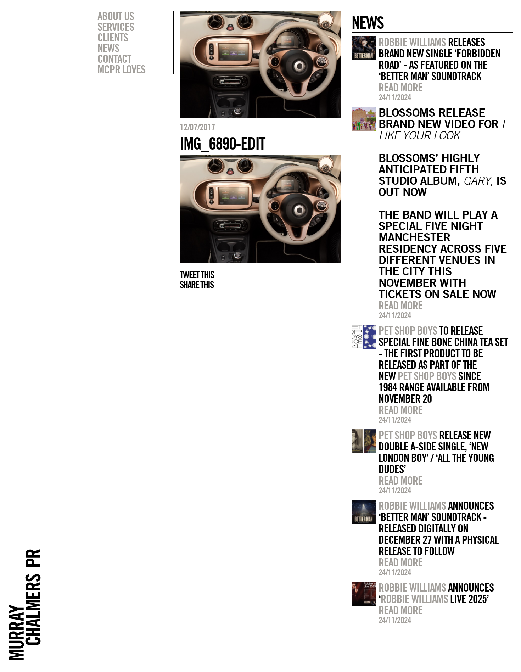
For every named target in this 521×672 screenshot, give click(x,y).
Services (115, 26)
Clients (112, 37)
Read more (400, 87)
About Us (115, 16)
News (108, 48)
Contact (114, 58)
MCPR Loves (121, 69)
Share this (196, 285)
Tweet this (197, 275)
